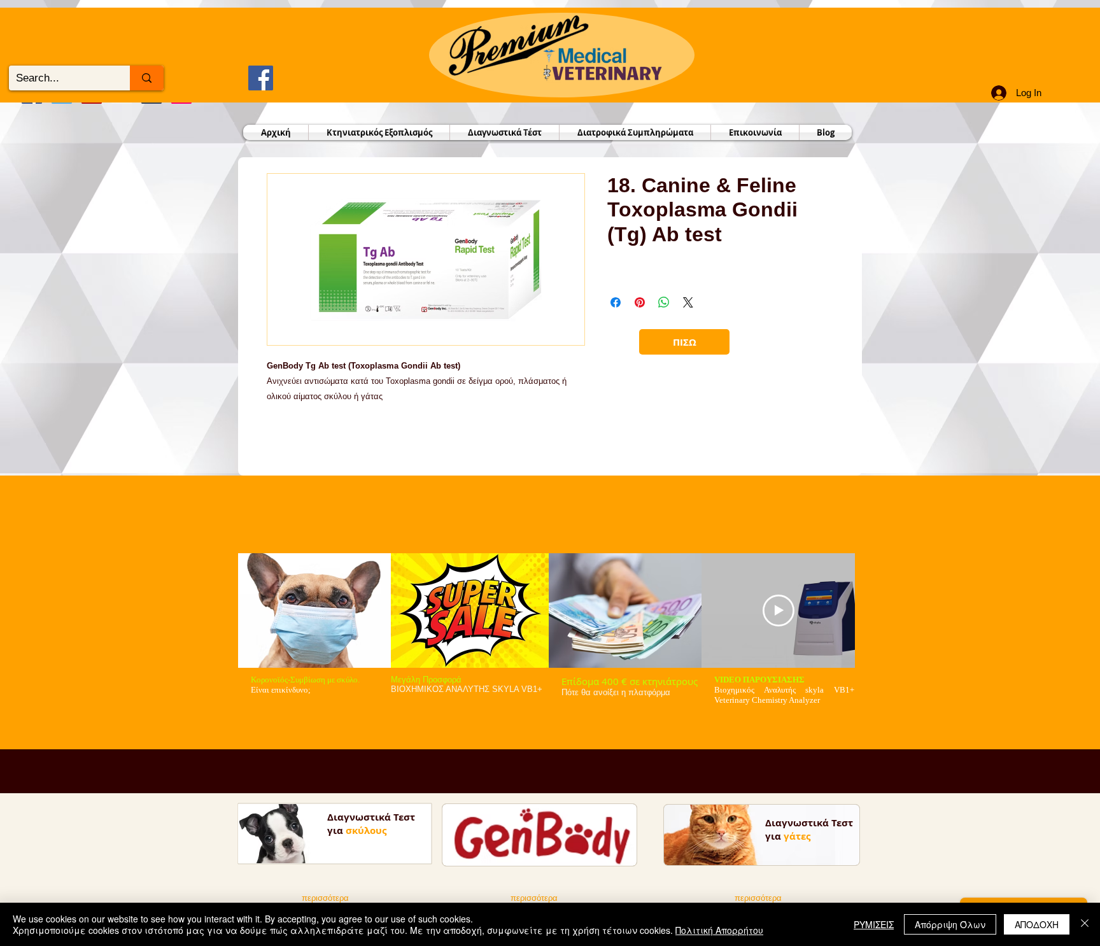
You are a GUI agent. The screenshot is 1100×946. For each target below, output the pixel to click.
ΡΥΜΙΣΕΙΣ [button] (874, 924)
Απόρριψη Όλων (950, 924)
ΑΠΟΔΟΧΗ (1037, 924)
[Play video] (778, 610)
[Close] (1084, 924)
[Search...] (147, 78)
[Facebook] (260, 78)
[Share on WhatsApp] (664, 302)
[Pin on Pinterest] (639, 302)
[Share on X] (688, 302)
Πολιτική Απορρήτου (719, 930)
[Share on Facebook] (615, 302)
